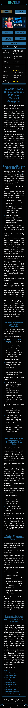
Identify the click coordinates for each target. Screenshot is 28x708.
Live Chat (3, 707)
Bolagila (11, 119)
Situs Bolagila (19, 173)
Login (10, 707)
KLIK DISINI (16, 81)
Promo (24, 707)
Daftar (17, 707)
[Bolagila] (14, 4)
